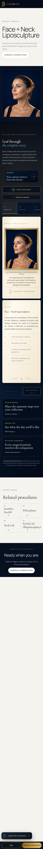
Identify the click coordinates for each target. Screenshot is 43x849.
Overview (7, 208)
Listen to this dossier (22, 190)
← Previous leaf (11, 391)
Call (11, 845)
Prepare (22, 208)
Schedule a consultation (32, 845)
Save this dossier (21, 197)
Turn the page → (32, 391)
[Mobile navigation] (39, 4)
